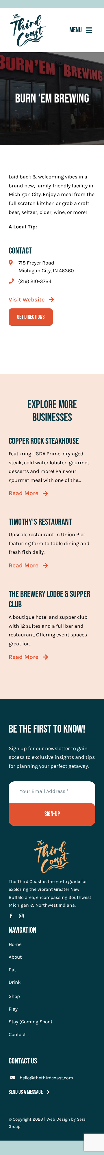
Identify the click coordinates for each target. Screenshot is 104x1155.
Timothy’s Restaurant (40, 522)
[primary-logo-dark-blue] (28, 16)
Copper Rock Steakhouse (44, 441)
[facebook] (11, 916)
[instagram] (21, 916)
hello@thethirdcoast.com (46, 1078)
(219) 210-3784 (34, 281)
